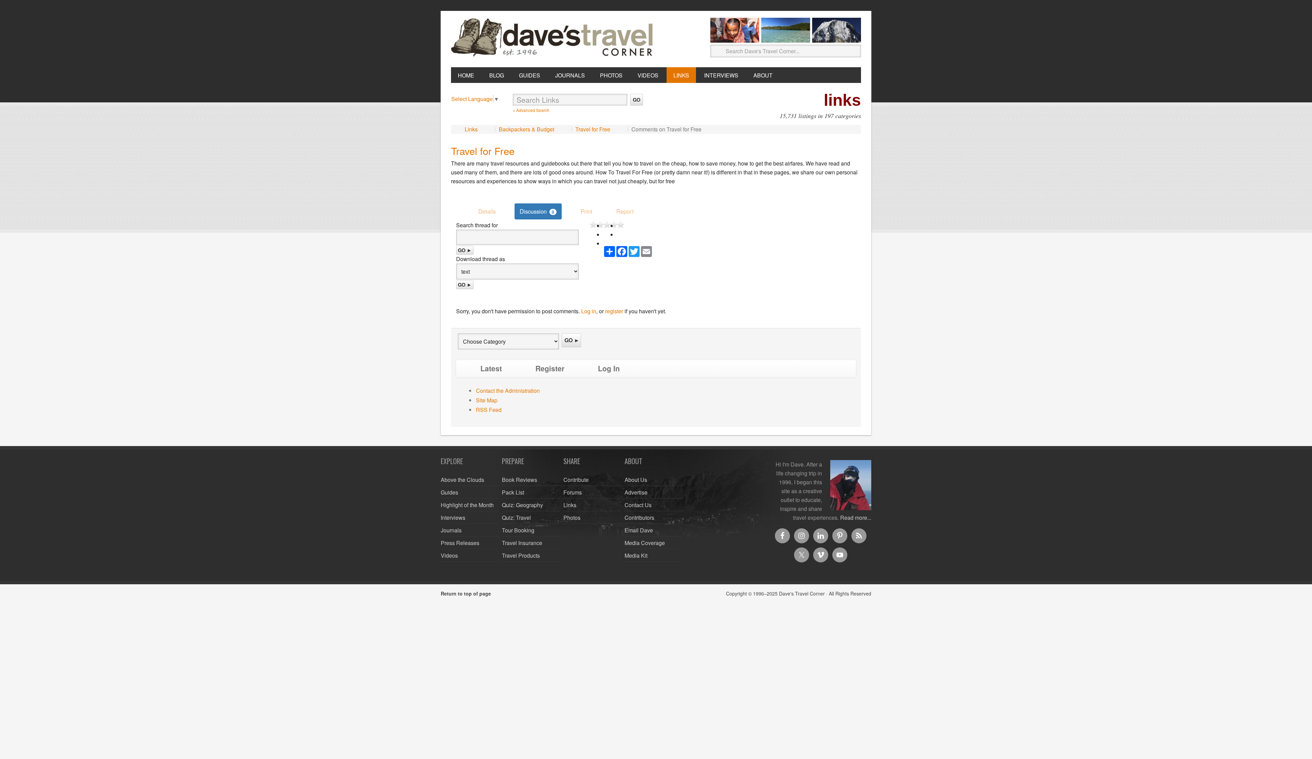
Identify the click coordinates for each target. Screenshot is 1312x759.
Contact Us (638, 505)
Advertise (636, 492)
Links (471, 129)
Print (586, 211)
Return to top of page (466, 593)
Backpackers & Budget (526, 129)
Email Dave (639, 530)
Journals (451, 530)
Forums (572, 492)
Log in (588, 311)
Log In (609, 368)
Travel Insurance (522, 543)
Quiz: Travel (516, 517)
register (614, 311)
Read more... (855, 517)
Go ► (465, 250)
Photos (571, 517)
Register (549, 368)
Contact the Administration (508, 391)
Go (636, 99)
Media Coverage (645, 543)
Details (487, 211)
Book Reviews (519, 480)
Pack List (513, 492)
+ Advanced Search (531, 110)
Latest (491, 368)
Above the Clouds (462, 480)
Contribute (576, 480)
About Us (636, 480)
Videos (449, 555)
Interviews (453, 517)
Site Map (486, 400)
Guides (449, 492)
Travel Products (521, 555)
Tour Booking (518, 530)
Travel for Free (592, 129)
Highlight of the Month (467, 505)
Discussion (537, 211)
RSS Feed (489, 410)
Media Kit (636, 555)
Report (625, 211)
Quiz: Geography (522, 505)
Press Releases (460, 543)
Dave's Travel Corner (553, 37)
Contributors (639, 517)
